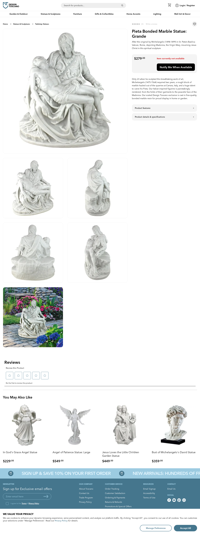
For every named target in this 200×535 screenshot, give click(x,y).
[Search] (122, 5)
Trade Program (86, 497)
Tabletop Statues (42, 24)
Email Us (171, 488)
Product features (142, 108)
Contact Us (84, 493)
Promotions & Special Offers (118, 506)
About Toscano (86, 488)
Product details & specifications (150, 117)
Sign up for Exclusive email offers (27, 489)
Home (5, 24)
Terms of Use (149, 497)
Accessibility (149, 493)
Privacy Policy (34, 503)
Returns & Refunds (113, 502)
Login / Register (187, 5)
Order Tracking (112, 488)
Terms (24, 503)
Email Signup (149, 488)
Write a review (151, 24)
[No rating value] (136, 24)
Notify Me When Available (176, 67)
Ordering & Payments (115, 497)
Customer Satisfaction (115, 493)
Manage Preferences (156, 528)
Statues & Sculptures (21, 24)
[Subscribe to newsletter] (46, 496)
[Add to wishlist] (194, 24)
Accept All (185, 528)
